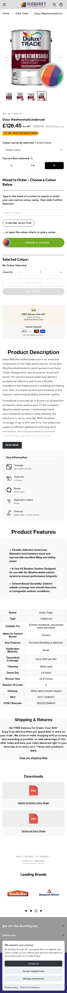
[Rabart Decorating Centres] (34, 4)
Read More (12, 445)
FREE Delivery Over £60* (33, 314)
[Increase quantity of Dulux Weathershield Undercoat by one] (60, 272)
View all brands (33, 861)
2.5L (33, 165)
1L (11, 165)
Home (5, 13)
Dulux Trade (21, 13)
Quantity (7, 272)
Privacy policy (12, 987)
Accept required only (33, 971)
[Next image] (60, 58)
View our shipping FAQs (33, 757)
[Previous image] (7, 58)
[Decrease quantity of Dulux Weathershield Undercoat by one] (19, 272)
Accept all (33, 963)
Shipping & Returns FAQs (33, 319)
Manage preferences (33, 978)
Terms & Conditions (30, 987)
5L (54, 165)
